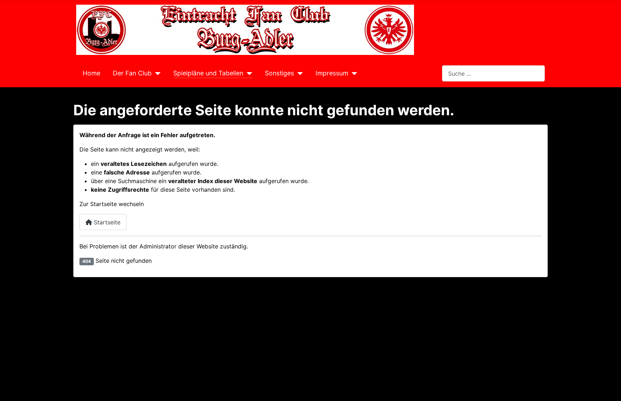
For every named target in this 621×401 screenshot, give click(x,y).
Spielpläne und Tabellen (208, 73)
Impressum (332, 73)
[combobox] (493, 73)
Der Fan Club (132, 73)
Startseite (106, 222)
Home (91, 73)
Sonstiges (279, 73)
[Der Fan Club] (156, 73)
